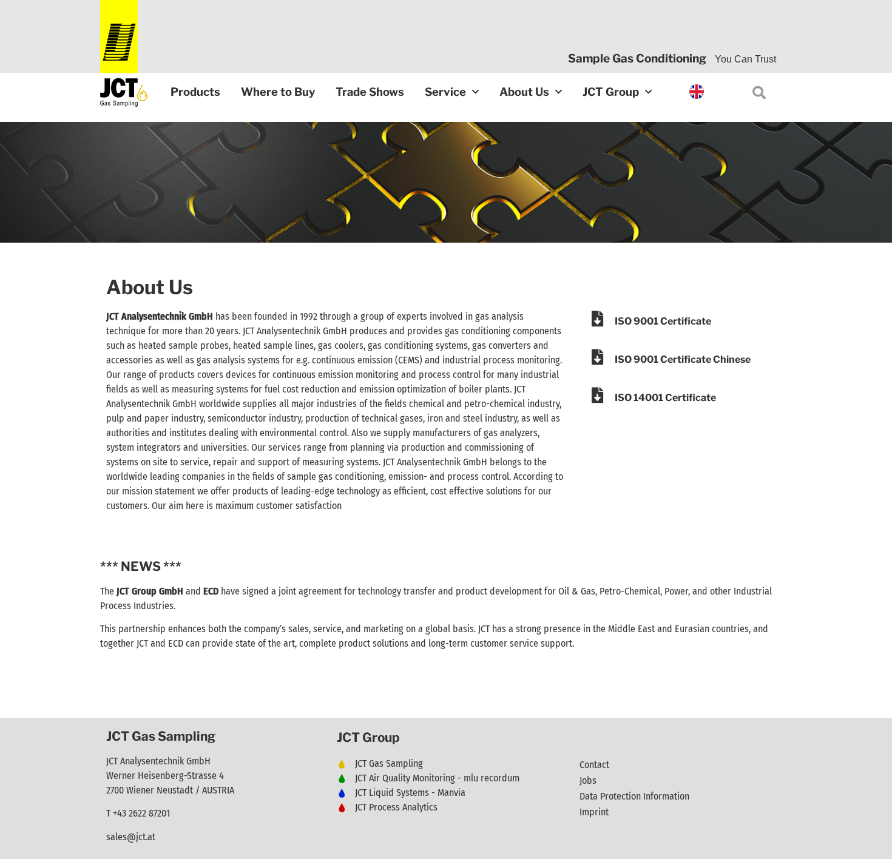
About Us (524, 92)
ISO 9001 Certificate (663, 321)
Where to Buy (278, 92)
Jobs (587, 780)
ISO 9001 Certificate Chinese (683, 359)
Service (445, 92)
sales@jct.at (130, 837)
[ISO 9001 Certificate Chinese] (598, 357)
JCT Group (611, 92)
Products (195, 92)
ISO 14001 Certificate (665, 397)
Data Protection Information (634, 796)
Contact (594, 764)
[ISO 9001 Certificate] (598, 318)
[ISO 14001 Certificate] (598, 395)
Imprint (594, 812)
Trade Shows (370, 92)
